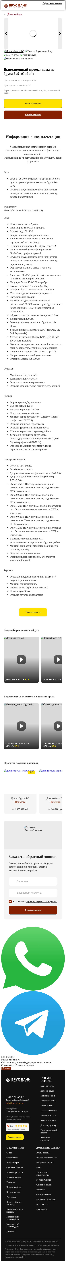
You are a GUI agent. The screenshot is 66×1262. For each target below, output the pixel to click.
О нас (9, 1153)
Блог (38, 1167)
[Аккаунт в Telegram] (51, 8)
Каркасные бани (48, 1096)
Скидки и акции (44, 1185)
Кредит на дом (13, 1192)
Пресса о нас (42, 1204)
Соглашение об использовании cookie (19, 1245)
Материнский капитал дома (12, 1225)
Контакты (10, 1231)
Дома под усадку (48, 1125)
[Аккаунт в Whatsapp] (55, 8)
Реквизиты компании (46, 1199)
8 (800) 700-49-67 (15, 1097)
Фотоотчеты (11, 1158)
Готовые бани (47, 1106)
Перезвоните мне (33, 910)
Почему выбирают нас (46, 1158)
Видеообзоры (12, 1162)
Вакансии (40, 1190)
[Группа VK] (42, 8)
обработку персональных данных (41, 901)
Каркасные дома (48, 1101)
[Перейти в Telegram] (33, 1054)
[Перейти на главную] (15, 6)
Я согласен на (35, 901)
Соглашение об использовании (17, 1065)
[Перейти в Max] (60, 8)
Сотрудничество (43, 1194)
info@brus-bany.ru (15, 1103)
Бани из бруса (47, 1086)
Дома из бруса (47, 1091)
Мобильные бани (48, 1115)
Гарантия (10, 1182)
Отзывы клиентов (14, 1167)
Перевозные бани (49, 1110)
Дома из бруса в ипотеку (13, 1203)
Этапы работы (42, 1153)
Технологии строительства (42, 1173)
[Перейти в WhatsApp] (33, 989)
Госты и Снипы (43, 1180)
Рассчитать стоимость (45, 1139)
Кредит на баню (13, 1187)
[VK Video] (47, 8)
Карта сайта (41, 1209)
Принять (6, 1068)
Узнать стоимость (33, 104)
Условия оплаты (13, 1177)
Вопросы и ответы (44, 1162)
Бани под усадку (48, 1120)
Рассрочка (11, 1197)
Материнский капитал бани (12, 1218)
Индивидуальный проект (49, 1131)
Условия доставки (14, 1172)
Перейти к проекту (33, 115)
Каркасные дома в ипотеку (14, 1210)
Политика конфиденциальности (47, 1245)
